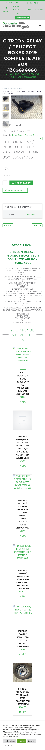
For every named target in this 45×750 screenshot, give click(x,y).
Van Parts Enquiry (22, 18)
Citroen (21, 135)
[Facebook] (27, 3)
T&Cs (29, 10)
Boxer (21, 88)
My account (5, 10)
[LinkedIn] (17, 125)
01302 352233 (13, 2)
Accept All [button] (22, 741)
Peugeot (13, 88)
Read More (8, 745)
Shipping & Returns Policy (17, 9)
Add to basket (23, 183)
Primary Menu (40, 25)
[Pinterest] (10, 125)
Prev (8, 225)
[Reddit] (20, 125)
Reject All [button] (31, 741)
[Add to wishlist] (25, 401)
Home (5, 88)
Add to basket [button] (20, 401)
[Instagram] (34, 3)
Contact (39, 10)
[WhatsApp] (38, 3)
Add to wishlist (16, 190)
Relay (35, 135)
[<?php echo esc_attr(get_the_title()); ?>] (23, 401)
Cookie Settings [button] (9, 741)
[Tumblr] (13, 125)
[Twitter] (31, 3)
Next (36, 225)
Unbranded (31, 214)
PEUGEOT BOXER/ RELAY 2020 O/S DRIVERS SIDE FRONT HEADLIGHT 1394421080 (22, 579)
